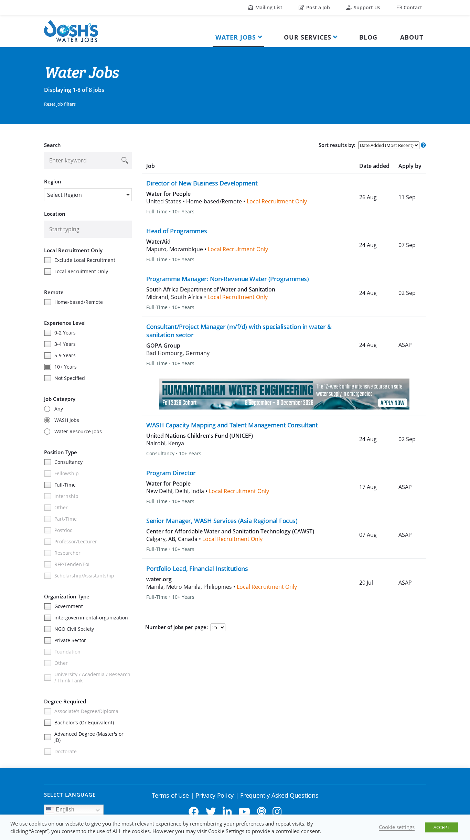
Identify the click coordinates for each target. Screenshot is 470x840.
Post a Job (317, 7)
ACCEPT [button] (441, 827)
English (64, 809)
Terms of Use (170, 795)
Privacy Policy (214, 795)
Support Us (366, 7)
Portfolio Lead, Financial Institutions (197, 568)
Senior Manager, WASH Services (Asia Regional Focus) (222, 521)
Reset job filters (60, 104)
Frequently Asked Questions (279, 795)
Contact (412, 7)
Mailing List (268, 7)
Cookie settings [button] (397, 826)
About (411, 37)
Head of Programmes (176, 231)
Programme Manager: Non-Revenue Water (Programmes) (227, 279)
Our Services (307, 37)
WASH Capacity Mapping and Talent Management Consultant (232, 425)
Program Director (171, 473)
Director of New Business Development (201, 183)
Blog (368, 37)
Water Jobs (235, 37)
